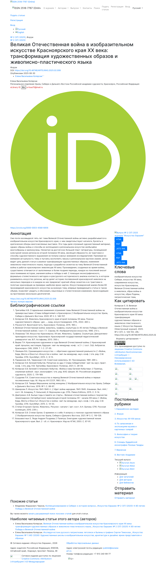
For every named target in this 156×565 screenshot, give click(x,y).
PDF (118, 244)
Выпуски (74, 8)
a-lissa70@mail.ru (35, 87)
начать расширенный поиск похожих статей (50, 513)
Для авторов (125, 479)
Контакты (87, 8)
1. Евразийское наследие (127, 409)
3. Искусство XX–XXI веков (127, 418)
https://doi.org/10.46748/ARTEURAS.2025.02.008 (38, 70)
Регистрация (117, 6)
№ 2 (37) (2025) (18, 37)
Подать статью (105, 8)
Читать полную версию (21, 301)
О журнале (49, 8)
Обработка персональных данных (82, 543)
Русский (138, 8)
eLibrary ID (15, 87)
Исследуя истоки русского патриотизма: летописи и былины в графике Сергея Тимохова (87, 532)
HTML (119, 239)
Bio (23, 87)
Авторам (62, 8)
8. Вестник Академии (125, 455)
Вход (127, 6)
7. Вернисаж (120, 450)
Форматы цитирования (127, 338)
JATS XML (121, 248)
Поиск (97, 8)
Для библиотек (126, 482)
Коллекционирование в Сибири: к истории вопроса (70, 506)
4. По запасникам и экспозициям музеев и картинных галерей (126, 426)
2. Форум (119, 414)
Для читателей (126, 477)
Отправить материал (125, 498)
